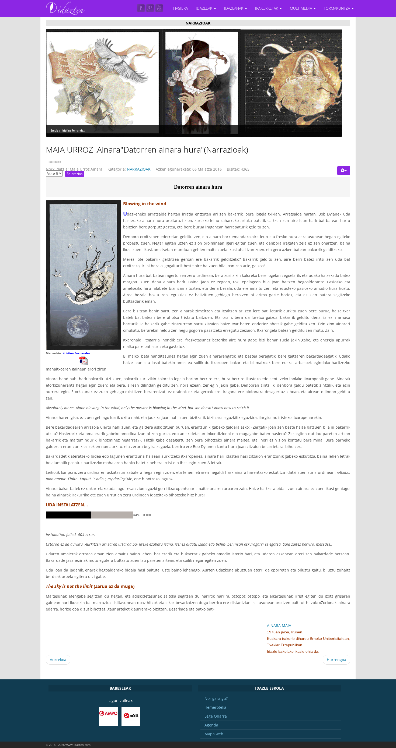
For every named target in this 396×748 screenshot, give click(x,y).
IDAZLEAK (204, 8)
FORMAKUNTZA (337, 8)
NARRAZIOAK (139, 169)
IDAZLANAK (234, 8)
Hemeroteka (215, 707)
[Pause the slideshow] (325, 82)
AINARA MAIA (279, 625)
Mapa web (213, 733)
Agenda (211, 725)
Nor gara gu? (216, 698)
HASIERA (180, 8)
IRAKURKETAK (267, 8)
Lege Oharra (215, 716)
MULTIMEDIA (301, 8)
